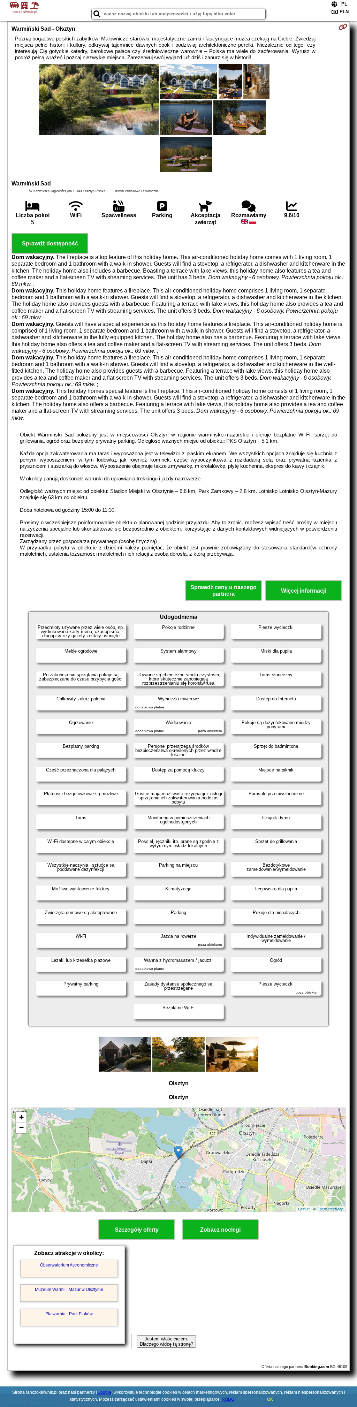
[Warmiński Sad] (99, 100)
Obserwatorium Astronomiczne (69, 1265)
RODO (228, 1399)
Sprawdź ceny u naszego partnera (223, 590)
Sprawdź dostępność (50, 243)
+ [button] (21, 1117)
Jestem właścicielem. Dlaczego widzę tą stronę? (166, 1341)
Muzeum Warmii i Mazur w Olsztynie (69, 1289)
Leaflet (304, 1208)
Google (104, 1392)
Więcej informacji (303, 591)
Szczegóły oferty (137, 1230)
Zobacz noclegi (220, 1230)
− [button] (21, 1127)
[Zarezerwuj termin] (343, 27)
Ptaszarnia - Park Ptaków (69, 1313)
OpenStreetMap (330, 1208)
